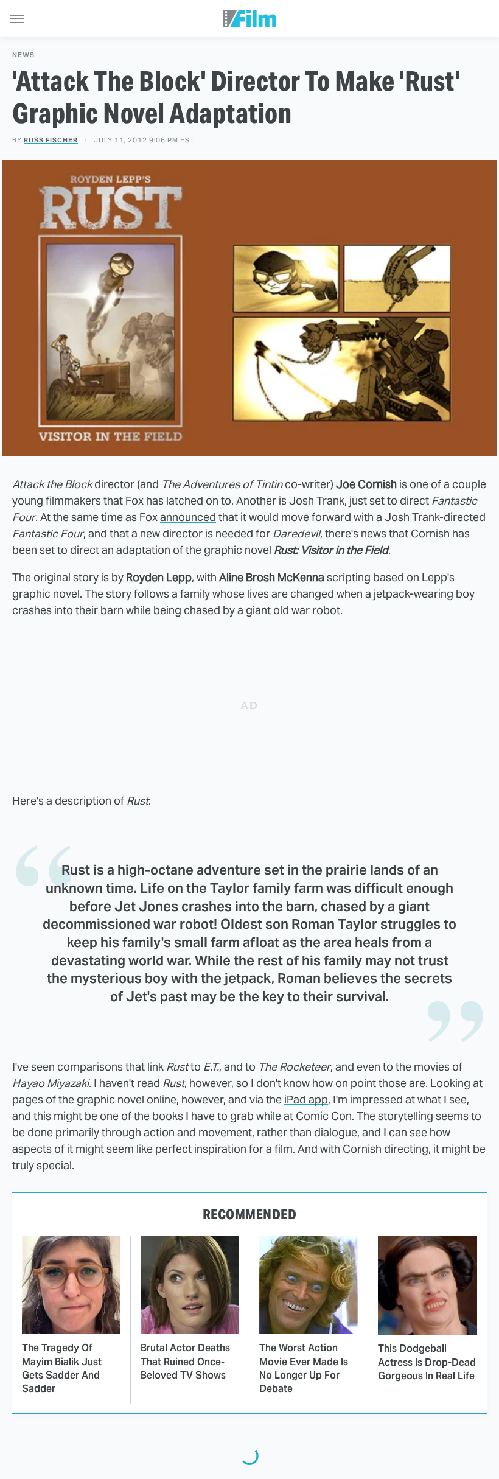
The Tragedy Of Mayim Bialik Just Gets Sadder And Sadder (62, 1368)
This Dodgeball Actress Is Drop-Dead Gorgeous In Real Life (427, 1362)
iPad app (306, 1100)
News (23, 55)
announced (188, 517)
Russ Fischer (51, 140)
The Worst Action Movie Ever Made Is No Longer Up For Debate (303, 1368)
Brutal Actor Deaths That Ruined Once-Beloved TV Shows (185, 1361)
